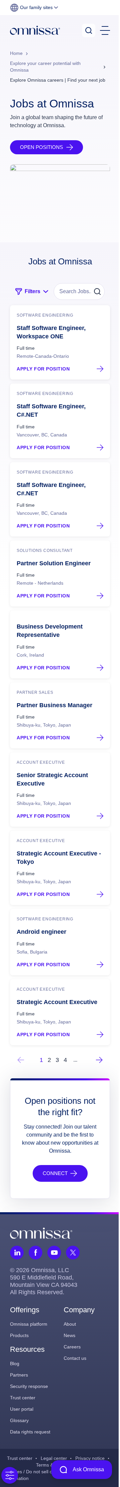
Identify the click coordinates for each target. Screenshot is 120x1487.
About (70, 1324)
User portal (21, 1409)
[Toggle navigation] (105, 30)
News (69, 1335)
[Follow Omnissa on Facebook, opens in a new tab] (35, 1252)
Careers (72, 1346)
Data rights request (30, 1431)
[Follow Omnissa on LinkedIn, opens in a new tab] (17, 1252)
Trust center (22, 1397)
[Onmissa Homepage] (35, 30)
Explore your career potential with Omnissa (45, 67)
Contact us (75, 1358)
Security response (29, 1386)
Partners (19, 1375)
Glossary (19, 1420)
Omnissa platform (28, 1324)
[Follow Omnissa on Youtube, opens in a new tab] (54, 1252)
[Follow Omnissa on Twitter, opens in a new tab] (73, 1252)
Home (16, 53)
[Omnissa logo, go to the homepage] (41, 1233)
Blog (14, 1363)
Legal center (54, 1458)
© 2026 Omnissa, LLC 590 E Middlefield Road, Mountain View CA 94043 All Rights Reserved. (43, 1281)
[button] (34, 7)
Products (19, 1335)
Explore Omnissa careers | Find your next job (57, 80)
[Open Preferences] (9, 1475)
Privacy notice (90, 1458)
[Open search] (88, 30)
